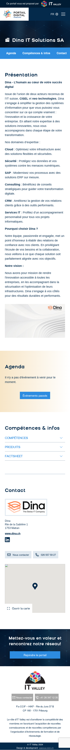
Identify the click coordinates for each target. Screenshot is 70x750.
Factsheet (14, 456)
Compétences (16, 438)
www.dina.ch (13, 533)
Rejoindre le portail (35, 655)
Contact (62, 53)
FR (53, 14)
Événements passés (35, 395)
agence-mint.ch (46, 747)
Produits (12, 447)
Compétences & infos (36, 53)
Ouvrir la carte (20, 608)
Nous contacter (21, 554)
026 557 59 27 (48, 554)
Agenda (11, 53)
